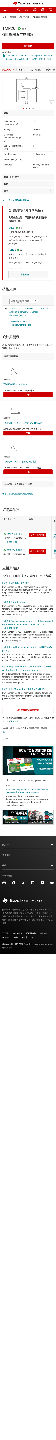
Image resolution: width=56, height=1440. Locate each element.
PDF (41, 59)
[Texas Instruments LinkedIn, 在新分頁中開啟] (32, 884)
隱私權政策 (31, 933)
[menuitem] (19, 10)
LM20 (11, 228)
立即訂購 (28, 46)
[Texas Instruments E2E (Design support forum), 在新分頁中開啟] (42, 884)
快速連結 (6, 855)
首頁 (4, 17)
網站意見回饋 (28, 937)
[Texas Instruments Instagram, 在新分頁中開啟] (4, 884)
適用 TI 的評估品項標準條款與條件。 (18, 494)
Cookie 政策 (17, 933)
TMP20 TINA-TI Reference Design (22, 423)
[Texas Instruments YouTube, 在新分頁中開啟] (52, 884)
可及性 (5, 933)
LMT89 (12, 250)
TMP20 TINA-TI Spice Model (19, 461)
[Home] (28, 3)
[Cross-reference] (27, 10)
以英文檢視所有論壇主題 (28, 710)
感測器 (13, 17)
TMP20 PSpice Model (15, 384)
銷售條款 (44, 933)
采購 (4, 865)
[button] (5, 10)
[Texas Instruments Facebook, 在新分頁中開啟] (13, 884)
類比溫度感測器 (40, 17)
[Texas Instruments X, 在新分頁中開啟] (23, 884)
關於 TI (5, 845)
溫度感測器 (24, 17)
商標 (16, 937)
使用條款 (14, 721)
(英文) (34, 59)
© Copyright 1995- (12, 944)
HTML (48, 59)
